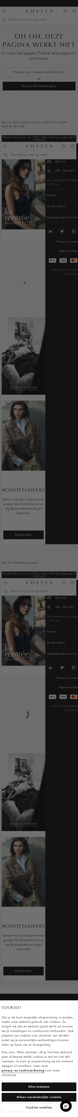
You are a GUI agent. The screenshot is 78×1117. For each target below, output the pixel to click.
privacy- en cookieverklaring (23, 1070)
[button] (66, 1106)
